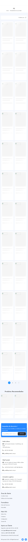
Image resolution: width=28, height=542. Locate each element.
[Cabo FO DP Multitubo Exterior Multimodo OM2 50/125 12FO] (20, 237)
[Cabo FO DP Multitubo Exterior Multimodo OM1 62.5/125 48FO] (7, 177)
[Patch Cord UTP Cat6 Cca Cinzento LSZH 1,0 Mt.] (7, 400)
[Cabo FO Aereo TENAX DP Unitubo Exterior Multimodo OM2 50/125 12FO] (7, 237)
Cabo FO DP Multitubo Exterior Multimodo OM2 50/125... (20, 253)
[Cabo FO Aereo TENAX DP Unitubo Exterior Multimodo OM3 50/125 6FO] (20, 357)
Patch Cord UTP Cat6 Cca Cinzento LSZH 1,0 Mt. (6, 414)
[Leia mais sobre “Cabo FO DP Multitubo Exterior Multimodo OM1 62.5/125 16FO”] (10, 126)
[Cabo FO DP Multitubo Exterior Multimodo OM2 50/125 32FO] (20, 297)
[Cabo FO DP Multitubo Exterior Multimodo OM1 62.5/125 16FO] (7, 117)
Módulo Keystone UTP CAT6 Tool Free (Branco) (20, 414)
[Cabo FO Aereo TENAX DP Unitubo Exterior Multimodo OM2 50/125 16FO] (7, 267)
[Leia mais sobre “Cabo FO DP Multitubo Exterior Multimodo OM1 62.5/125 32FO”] (10, 156)
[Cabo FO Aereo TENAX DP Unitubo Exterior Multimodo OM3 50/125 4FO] (7, 357)
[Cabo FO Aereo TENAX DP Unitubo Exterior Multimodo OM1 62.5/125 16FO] (20, 87)
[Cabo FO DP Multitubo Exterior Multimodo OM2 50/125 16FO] (20, 267)
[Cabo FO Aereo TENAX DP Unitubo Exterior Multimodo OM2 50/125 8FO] (20, 207)
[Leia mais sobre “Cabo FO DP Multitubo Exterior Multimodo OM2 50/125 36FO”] (10, 336)
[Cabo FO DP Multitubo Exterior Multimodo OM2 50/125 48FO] (20, 327)
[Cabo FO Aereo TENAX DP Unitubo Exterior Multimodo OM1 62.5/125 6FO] (20, 27)
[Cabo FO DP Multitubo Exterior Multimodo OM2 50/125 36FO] (7, 327)
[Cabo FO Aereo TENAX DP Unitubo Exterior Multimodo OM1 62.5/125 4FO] (7, 27)
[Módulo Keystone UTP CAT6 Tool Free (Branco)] (21, 400)
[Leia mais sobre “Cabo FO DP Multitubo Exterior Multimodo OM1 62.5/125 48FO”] (10, 186)
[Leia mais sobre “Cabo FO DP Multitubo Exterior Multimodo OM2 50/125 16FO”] (23, 276)
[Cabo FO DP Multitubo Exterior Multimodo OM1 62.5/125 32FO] (7, 147)
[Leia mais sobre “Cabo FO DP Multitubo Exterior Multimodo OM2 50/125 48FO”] (23, 336)
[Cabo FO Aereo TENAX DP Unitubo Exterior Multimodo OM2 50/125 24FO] (7, 297)
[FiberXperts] (4, 23)
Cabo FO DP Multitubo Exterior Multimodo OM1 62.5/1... (6, 103)
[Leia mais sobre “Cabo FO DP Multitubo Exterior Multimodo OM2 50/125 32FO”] (23, 306)
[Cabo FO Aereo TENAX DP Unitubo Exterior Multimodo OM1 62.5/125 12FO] (20, 57)
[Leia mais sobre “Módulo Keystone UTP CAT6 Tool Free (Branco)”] (24, 407)
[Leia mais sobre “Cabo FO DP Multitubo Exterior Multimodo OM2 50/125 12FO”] (23, 246)
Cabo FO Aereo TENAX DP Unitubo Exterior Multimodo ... (7, 43)
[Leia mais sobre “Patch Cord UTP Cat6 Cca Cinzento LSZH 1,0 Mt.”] (11, 407)
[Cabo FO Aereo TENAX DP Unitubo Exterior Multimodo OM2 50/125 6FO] (7, 207)
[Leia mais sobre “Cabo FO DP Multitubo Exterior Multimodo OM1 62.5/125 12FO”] (10, 96)
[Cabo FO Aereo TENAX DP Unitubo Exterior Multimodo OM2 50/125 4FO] (20, 177)
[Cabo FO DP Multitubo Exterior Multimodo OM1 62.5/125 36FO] (20, 147)
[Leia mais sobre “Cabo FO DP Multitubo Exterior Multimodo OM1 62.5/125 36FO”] (23, 156)
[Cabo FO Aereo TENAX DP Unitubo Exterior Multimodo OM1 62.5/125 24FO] (20, 117)
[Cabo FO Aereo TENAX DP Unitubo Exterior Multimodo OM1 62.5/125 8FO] (7, 57)
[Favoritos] (11, 29)
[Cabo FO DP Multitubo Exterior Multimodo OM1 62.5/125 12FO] (7, 87)
